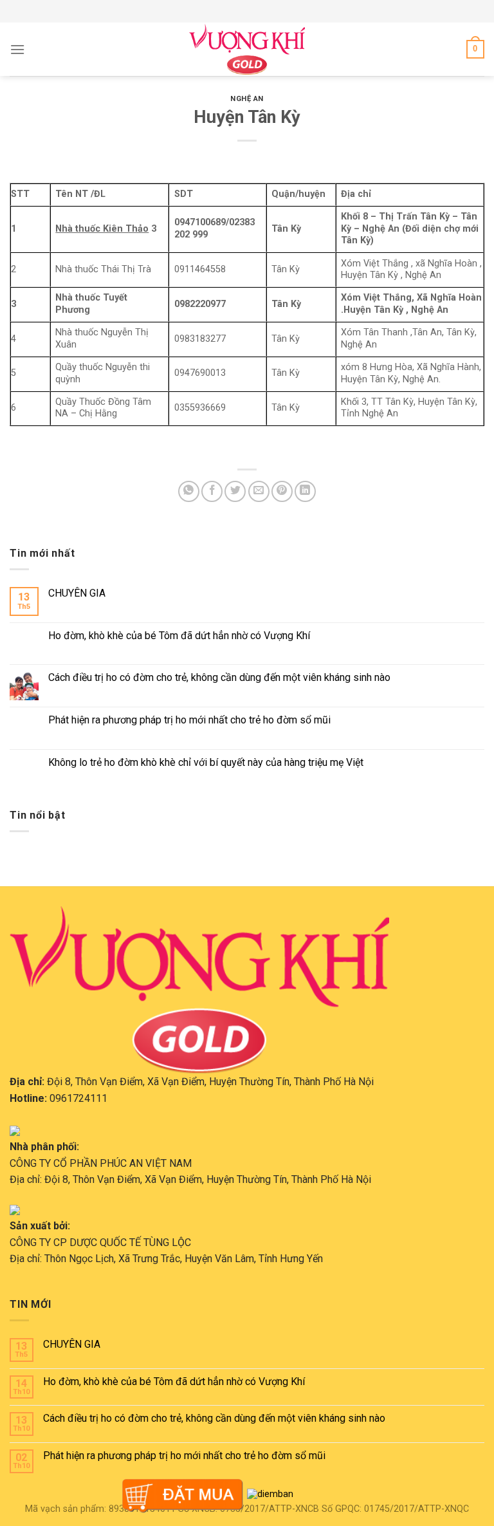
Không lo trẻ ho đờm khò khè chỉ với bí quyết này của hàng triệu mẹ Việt (205, 762)
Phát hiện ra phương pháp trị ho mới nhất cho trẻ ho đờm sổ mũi (189, 720)
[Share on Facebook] (212, 491)
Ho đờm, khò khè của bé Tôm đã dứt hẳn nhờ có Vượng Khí (179, 635)
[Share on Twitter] (235, 491)
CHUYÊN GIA (76, 593)
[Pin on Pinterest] (282, 491)
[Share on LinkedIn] (305, 491)
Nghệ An (247, 99)
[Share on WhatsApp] (188, 491)
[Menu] (17, 49)
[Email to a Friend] (259, 491)
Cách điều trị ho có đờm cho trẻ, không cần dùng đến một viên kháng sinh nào (219, 677)
